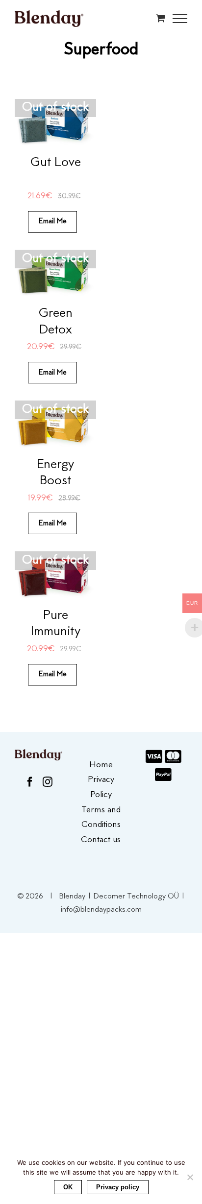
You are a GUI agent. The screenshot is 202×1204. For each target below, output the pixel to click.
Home (101, 765)
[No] (190, 1177)
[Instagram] (47, 782)
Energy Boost (55, 473)
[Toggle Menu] (180, 18)
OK (68, 1187)
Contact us (101, 840)
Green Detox (56, 322)
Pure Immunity (55, 624)
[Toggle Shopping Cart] (160, 18)
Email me (53, 221)
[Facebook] (30, 782)
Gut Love (55, 163)
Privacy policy (117, 1187)
